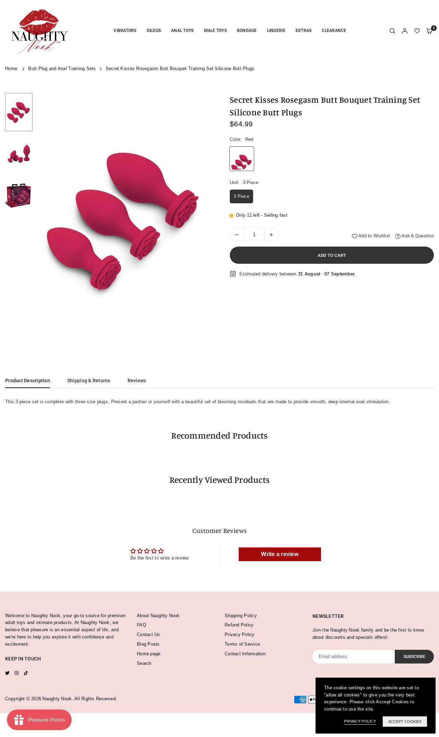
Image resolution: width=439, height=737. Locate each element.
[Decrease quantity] (237, 234)
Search (144, 663)
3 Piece (241, 196)
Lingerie (276, 30)
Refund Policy (239, 624)
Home (11, 68)
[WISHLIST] (417, 31)
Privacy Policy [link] (360, 721)
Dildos (154, 30)
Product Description (27, 380)
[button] (205, 220)
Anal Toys (182, 30)
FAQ (141, 624)
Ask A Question (417, 235)
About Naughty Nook (158, 615)
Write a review (279, 554)
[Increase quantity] (271, 234)
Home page (148, 653)
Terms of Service (242, 644)
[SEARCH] (392, 31)
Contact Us (148, 634)
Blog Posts (148, 644)
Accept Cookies (405, 721)
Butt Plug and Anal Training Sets (62, 68)
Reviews (137, 380)
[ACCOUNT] (405, 31)
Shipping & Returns (88, 380)
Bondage (247, 30)
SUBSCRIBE (414, 656)
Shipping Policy (241, 615)
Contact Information (245, 653)
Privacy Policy (240, 634)
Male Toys (215, 30)
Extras (304, 30)
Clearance (334, 30)
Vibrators (125, 30)
